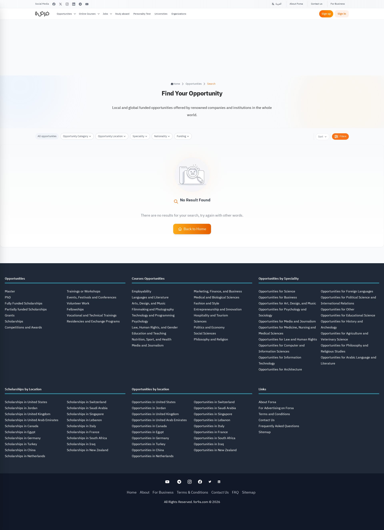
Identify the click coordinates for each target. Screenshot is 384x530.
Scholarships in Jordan (21, 408)
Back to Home (195, 229)
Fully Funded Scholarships (23, 303)
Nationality (160, 136)
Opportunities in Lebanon (212, 420)
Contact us (316, 4)
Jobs (105, 14)
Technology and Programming (153, 315)
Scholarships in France (83, 432)
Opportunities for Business (278, 297)
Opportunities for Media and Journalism (287, 321)
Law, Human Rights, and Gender (155, 327)
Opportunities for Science (277, 291)
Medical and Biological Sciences (216, 297)
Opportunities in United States (154, 402)
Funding (181, 136)
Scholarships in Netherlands (25, 456)
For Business (338, 4)
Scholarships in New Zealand (87, 450)
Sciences (200, 321)
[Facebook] (54, 4)
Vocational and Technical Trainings (92, 315)
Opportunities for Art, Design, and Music (287, 303)
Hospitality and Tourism (211, 315)
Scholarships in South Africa (87, 438)
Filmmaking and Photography (153, 309)
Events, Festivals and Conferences (91, 297)
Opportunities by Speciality (279, 278)
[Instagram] (67, 4)
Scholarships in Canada (21, 426)
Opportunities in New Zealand (215, 450)
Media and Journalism (148, 345)
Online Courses (87, 14)
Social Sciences (205, 333)
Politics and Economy (209, 327)
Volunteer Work (78, 303)
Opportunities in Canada (149, 426)
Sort (320, 137)
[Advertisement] (192, 521)
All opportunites (47, 136)
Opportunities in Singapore (213, 414)
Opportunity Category (75, 136)
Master (10, 291)
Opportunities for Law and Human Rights (288, 339)
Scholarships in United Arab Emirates (31, 420)
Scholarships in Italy (81, 426)
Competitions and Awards (23, 327)
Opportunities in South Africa (214, 438)
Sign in (342, 14)
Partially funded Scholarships (26, 309)
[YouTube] (87, 4)
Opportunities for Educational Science (348, 315)
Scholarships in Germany (23, 438)
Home (132, 492)
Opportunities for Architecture (280, 369)
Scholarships (14, 321)
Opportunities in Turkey (148, 444)
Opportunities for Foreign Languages (347, 291)
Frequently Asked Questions (279, 426)
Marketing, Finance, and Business (218, 291)
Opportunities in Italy (209, 426)
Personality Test (142, 14)
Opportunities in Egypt (148, 432)
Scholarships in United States (26, 402)
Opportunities (64, 14)
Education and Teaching (149, 333)
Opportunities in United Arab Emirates (159, 420)
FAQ (235, 492)
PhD (8, 297)
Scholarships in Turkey (21, 444)
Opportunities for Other (337, 309)
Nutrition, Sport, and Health (151, 339)
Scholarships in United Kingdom (27, 414)
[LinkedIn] (73, 4)
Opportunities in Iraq (209, 444)
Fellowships (75, 309)
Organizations (178, 14)
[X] (60, 4)
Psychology (140, 321)
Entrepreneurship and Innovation (218, 309)
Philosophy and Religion (211, 339)
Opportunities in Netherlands (153, 456)
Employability (141, 291)
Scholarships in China (20, 450)
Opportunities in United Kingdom (155, 414)
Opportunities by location (150, 389)
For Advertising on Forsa (276, 408)
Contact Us (267, 420)
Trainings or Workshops (83, 291)
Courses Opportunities (148, 278)
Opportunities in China (148, 450)
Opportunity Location (110, 136)
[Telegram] (80, 4)
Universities (161, 14)
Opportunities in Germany (150, 438)
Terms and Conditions (274, 414)
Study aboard (122, 14)
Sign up (326, 14)
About (144, 492)
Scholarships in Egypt (20, 432)
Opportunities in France (211, 432)
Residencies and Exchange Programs (93, 321)
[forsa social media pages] (167, 481)
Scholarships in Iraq (81, 444)
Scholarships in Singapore (85, 414)
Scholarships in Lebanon (84, 420)
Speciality (138, 136)
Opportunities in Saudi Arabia (215, 408)
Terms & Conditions (192, 492)
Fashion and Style (206, 303)
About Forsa (296, 4)
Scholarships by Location (23, 389)
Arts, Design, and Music (148, 303)
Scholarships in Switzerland (86, 402)
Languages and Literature (150, 297)
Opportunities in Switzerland (214, 402)
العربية (278, 4)
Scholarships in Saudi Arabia (87, 408)
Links (262, 389)
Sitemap (265, 432)
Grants (10, 315)
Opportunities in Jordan (149, 408)
